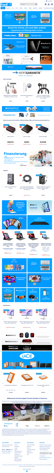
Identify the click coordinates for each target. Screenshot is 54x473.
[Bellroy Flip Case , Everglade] (43, 129)
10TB (26, 388)
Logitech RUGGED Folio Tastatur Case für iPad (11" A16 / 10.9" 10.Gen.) (33, 245)
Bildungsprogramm (18, 460)
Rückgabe (16, 457)
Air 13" (47, 248)
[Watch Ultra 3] (27, 348)
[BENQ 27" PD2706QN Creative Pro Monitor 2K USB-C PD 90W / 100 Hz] (27, 314)
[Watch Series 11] (27, 341)
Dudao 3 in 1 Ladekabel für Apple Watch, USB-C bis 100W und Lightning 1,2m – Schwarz (27, 97)
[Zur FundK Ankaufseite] (27, 115)
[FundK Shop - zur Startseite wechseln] (6, 4)
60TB (49, 390)
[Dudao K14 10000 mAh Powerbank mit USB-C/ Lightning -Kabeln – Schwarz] (10, 179)
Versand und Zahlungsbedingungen (18, 455)
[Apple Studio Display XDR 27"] (39, 280)
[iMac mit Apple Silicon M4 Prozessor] (14, 265)
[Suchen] (36, 4)
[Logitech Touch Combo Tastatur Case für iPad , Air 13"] (46, 237)
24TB (26, 390)
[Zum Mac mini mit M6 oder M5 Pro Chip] (8, 295)
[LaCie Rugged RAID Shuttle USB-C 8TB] (11, 378)
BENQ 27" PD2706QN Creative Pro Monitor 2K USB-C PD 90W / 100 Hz (27, 322)
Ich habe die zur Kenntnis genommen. (45, 457)
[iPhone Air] (27, 59)
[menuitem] (29, 4)
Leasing (15, 448)
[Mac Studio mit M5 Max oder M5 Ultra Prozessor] (39, 18)
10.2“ (48, 247)
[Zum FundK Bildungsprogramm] (27, 29)
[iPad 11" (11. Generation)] (14, 207)
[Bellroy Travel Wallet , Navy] (10, 129)
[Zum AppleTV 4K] (33, 295)
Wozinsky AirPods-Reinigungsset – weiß (10, 96)
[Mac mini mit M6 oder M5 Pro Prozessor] (14, 18)
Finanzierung (16, 446)
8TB (21, 388)
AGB (28, 454)
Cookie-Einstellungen (31, 444)
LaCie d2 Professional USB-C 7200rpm (27, 386)
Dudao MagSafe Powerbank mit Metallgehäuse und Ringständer (27, 187)
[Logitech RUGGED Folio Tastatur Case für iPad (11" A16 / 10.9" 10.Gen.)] (33, 237)
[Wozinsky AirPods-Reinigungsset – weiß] (10, 88)
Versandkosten (20, 464)
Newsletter (29, 446)
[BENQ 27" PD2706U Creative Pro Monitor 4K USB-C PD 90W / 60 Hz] (43, 314)
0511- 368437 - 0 (7, 449)
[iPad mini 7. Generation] (14, 222)
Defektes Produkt (17, 452)
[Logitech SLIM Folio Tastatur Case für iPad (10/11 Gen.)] (20, 237)
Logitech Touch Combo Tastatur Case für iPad (46, 244)
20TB (32, 388)
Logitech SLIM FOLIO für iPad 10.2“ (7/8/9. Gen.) (8, 245)
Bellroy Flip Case (43, 136)
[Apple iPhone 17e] (27, 67)
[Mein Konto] (48, 4)
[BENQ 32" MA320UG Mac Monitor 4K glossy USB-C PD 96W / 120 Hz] (10, 314)
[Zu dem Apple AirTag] (46, 295)
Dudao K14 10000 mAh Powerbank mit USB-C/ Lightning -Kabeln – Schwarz (10, 188)
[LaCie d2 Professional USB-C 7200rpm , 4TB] (27, 378)
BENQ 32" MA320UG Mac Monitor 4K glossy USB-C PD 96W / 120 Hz (10, 322)
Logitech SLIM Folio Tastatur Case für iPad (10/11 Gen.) (21, 245)
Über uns (28, 448)
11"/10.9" (44, 247)
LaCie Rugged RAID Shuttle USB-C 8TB (11, 386)
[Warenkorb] (52, 4)
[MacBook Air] (14, 46)
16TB (29, 388)
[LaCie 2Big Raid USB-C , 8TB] (43, 378)
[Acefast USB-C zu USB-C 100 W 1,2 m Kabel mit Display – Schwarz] (43, 88)
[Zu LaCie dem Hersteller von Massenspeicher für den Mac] (27, 360)
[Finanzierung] (27, 159)
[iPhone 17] (8, 59)
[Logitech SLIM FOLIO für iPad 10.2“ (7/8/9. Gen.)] (8, 237)
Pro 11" (46, 251)
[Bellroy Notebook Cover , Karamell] (27, 129)
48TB (46, 390)
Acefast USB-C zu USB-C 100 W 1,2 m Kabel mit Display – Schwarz (43, 96)
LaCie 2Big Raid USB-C (43, 385)
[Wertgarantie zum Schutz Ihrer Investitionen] (27, 74)
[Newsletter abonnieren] (50, 453)
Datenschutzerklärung (31, 449)
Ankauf (15, 449)
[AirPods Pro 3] (27, 109)
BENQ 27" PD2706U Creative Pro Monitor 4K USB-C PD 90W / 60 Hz (43, 322)
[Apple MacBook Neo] (27, 35)
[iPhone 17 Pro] (46, 59)
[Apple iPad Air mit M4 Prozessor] (39, 207)
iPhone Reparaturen (18, 451)
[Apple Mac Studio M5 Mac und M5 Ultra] (39, 265)
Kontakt (16, 444)
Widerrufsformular (17, 459)
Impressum (29, 451)
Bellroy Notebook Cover (26, 136)
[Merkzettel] (45, 4)
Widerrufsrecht (30, 452)
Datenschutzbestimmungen (45, 457)
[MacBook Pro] (39, 46)
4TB (24, 388)
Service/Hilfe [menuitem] (49, 1)
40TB (43, 390)
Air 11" (44, 248)
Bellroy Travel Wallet (10, 136)
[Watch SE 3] (27, 335)
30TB (28, 390)
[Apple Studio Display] (14, 280)
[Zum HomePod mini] (21, 295)
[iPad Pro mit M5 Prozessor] (39, 222)
